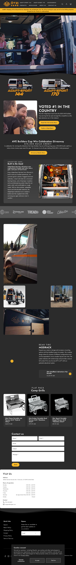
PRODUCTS (23, 5)
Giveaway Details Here (38, 153)
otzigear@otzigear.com (10, 504)
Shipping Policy (8, 530)
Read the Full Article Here (49, 123)
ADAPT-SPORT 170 (39, 2)
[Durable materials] (57, 194)
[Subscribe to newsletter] (35, 533)
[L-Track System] (51, 170)
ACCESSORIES (51, 2)
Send (15, 465)
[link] (66, 4)
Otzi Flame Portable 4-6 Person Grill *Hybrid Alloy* (13, 420)
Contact (6, 533)
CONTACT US (52, 5)
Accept (37, 560)
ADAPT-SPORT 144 (25, 2)
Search (6, 525)
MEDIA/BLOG (33, 5)
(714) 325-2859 (8, 502)
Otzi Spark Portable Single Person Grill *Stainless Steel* (59, 420)
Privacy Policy (25, 555)
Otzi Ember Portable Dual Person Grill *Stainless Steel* (38, 420)
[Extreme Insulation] (45, 177)
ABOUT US (43, 5)
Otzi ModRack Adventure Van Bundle (57, 372)
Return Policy (7, 528)
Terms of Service (8, 538)
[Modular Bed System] (54, 184)
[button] (62, 4)
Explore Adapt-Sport (47, 128)
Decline (53, 560)
